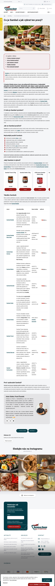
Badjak (40, 163)
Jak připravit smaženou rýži (26, 538)
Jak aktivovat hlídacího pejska (10, 552)
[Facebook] (7, 421)
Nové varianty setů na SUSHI (10, 546)
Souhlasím (47, 580)
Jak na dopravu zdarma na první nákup (10, 539)
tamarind (34, 321)
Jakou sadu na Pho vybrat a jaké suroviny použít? (27, 557)
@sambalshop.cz (27, 451)
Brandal (42, 166)
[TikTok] (43, 549)
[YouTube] (13, 421)
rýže (17, 138)
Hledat (33, 8)
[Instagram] (10, 421)
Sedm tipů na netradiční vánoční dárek (10, 550)
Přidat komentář (8, 440)
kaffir (22, 116)
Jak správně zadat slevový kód (10, 544)
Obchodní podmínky (8, 1)
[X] (42, 546)
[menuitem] (6, 12)
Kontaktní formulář (45, 554)
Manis (9, 166)
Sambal (7, 73)
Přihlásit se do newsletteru (14, 526)
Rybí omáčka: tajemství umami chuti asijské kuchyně (27, 553)
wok (16, 146)
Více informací (13, 580)
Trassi (12, 336)
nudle (18, 130)
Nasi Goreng (43, 165)
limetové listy (17, 116)
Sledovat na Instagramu (29, 495)
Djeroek (12, 352)
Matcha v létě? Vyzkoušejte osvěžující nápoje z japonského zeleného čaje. (27, 549)
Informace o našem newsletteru (10, 542)
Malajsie (15, 92)
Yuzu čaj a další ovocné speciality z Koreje (28, 545)
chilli (6, 75)
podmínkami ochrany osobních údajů (15, 522)
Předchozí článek (22, 430)
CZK (47, 1)
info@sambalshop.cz (45, 538)
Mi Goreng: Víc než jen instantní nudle (27, 541)
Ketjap (12, 319)
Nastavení (5, 582)
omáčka (34, 319)
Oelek (45, 101)
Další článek (32, 430)
